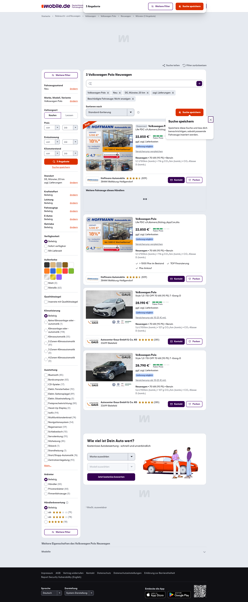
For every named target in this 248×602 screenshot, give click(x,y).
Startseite (46, 16)
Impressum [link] (47, 573)
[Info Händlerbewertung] (67, 502)
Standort (49, 175)
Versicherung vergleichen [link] (149, 151)
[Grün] (71, 271)
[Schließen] (210, 119)
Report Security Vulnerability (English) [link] (61, 577)
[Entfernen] (108, 92)
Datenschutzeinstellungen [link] (128, 573)
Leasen (69, 115)
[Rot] (65, 271)
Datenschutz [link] (104, 573)
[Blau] (53, 271)
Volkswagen (90, 16)
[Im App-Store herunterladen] (156, 594)
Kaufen (53, 115)
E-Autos (48, 215)
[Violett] (59, 277)
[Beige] (53, 265)
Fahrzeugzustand (53, 85)
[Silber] (47, 277)
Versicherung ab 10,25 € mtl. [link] (150, 317)
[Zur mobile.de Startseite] (69, 6)
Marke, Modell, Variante (57, 97)
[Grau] (59, 265)
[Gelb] (59, 271)
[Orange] (47, 271)
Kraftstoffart (51, 191)
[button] (61, 87)
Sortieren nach (94, 106)
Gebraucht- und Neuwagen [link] (67, 16)
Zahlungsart (51, 110)
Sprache (45, 588)
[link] (171, 65)
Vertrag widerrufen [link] (73, 573)
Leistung (48, 199)
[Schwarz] (47, 265)
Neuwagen (126, 16)
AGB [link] (58, 573)
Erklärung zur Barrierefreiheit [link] (159, 573)
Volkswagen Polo (108, 16)
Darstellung (71, 588)
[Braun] (65, 265)
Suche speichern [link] (61, 167)
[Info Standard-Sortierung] (138, 112)
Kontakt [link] (90, 573)
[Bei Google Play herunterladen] (179, 594)
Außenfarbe (50, 259)
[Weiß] (71, 265)
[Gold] (53, 277)
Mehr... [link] (47, 465)
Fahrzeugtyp (51, 207)
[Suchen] (199, 83)
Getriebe (49, 224)
